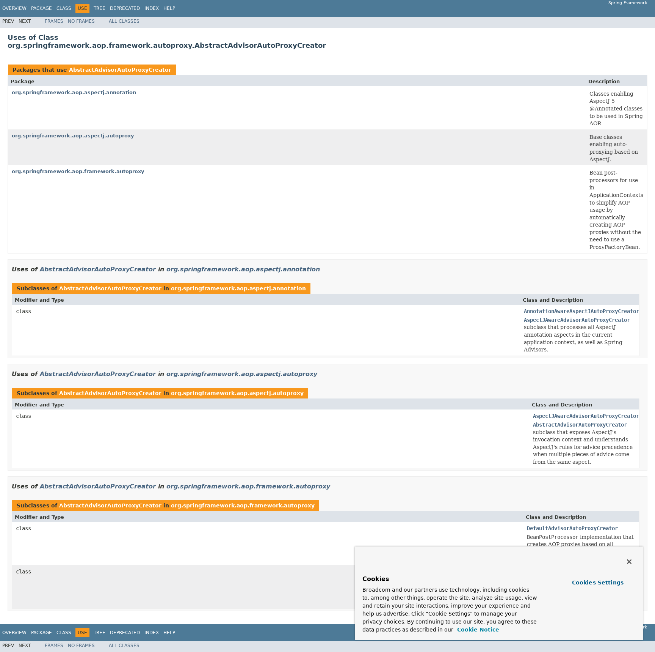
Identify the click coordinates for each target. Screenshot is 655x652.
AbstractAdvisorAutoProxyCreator (120, 70)
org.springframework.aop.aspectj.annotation (74, 92)
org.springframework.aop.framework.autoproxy (78, 171)
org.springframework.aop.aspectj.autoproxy (73, 136)
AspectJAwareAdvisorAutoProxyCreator (586, 416)
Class (63, 8)
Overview (14, 8)
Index (151, 8)
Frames (54, 21)
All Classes (124, 21)
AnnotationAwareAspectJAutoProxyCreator (581, 311)
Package (41, 8)
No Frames (81, 21)
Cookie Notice (477, 630)
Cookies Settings (598, 583)
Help (169, 8)
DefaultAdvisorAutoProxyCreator (572, 528)
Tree (99, 8)
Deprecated (125, 8)
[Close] (629, 561)
